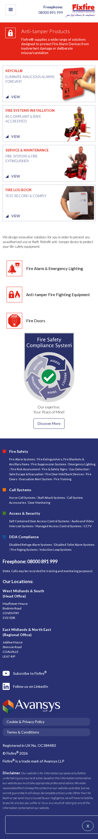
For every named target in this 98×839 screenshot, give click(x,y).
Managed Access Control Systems (59, 526)
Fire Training (62, 479)
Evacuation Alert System (35, 479)
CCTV (87, 526)
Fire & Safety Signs (54, 469)
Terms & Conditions (23, 732)
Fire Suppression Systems (48, 464)
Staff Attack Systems (51, 497)
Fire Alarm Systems (22, 459)
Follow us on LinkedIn (30, 686)
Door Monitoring (39, 502)
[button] (10, 9)
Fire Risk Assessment (26, 469)
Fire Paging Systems (24, 549)
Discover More (49, 423)
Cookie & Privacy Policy (25, 721)
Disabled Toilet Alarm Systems (74, 544)
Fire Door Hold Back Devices (64, 474)
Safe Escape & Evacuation (26, 474)
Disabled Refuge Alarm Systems (30, 544)
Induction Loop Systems (56, 549)
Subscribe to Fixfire (30, 673)
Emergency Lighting (81, 464)
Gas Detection (79, 469)
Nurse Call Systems (22, 497)
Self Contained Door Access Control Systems (39, 521)
